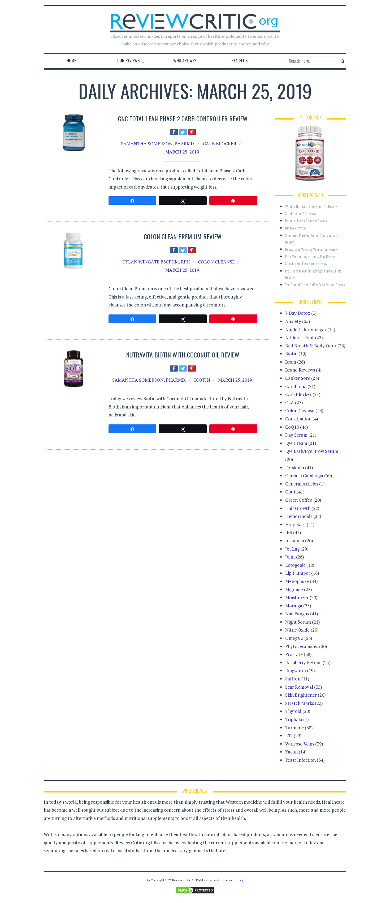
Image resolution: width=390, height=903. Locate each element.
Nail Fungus (297, 614)
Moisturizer (297, 597)
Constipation (298, 419)
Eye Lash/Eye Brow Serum (311, 451)
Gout (290, 492)
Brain (290, 362)
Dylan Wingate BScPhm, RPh (156, 262)
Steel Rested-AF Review (300, 213)
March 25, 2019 (182, 152)
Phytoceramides (301, 646)
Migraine (294, 589)
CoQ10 (292, 427)
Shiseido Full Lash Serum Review (306, 263)
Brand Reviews (300, 370)
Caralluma (295, 386)
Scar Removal (299, 687)
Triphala (293, 719)
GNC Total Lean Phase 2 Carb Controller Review (183, 118)
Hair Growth (297, 508)
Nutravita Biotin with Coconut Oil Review (182, 354)
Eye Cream (296, 443)
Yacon (291, 752)
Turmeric (294, 728)
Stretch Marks (299, 703)
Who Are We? (184, 60)
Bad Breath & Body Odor (310, 346)
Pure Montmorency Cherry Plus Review (310, 256)
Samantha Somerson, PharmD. (158, 143)
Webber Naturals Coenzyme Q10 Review (311, 206)
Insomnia (294, 541)
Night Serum (298, 622)
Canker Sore (297, 378)
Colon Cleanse (216, 262)
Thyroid (293, 711)
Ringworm (295, 670)
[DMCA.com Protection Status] (195, 890)
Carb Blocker (219, 143)
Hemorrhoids (298, 516)
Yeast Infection (300, 760)
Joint (290, 557)
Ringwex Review (295, 228)
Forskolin (294, 468)
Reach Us (239, 60)
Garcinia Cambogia (304, 475)
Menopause (297, 581)
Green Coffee (298, 500)
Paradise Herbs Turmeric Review (306, 220)
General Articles (301, 484)
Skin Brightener (301, 695)
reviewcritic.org (232, 880)
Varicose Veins (299, 744)
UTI (289, 735)
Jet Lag (292, 549)
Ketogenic (295, 565)
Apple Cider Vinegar (305, 329)
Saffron (292, 679)
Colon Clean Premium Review (183, 236)
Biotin (202, 380)
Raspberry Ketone (303, 662)
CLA (289, 402)
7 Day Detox (297, 313)
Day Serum (296, 435)
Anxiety (293, 321)
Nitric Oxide (297, 630)
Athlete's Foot (299, 337)
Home (71, 60)
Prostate (294, 654)
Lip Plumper (297, 573)
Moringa (293, 606)
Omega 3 (294, 638)
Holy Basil (295, 524)
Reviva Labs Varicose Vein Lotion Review (311, 249)
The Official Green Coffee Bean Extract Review (315, 284)
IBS (288, 532)
